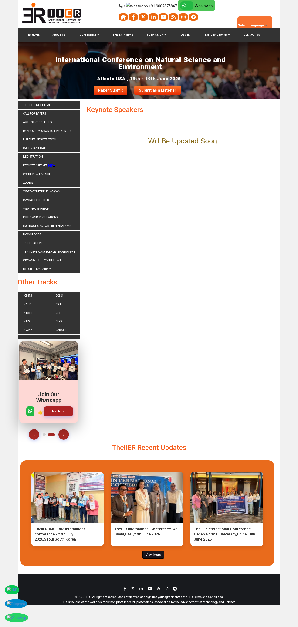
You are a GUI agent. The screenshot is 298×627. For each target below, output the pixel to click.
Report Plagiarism (37, 269)
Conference (89, 34)
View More (153, 555)
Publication (32, 243)
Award (28, 183)
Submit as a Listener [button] (157, 90)
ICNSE (27, 321)
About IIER (59, 34)
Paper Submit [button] (110, 90)
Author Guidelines (37, 122)
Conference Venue (37, 174)
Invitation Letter (36, 200)
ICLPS (58, 321)
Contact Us (252, 34)
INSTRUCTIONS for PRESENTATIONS (47, 226)
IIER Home (33, 34)
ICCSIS (59, 295)
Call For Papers (34, 114)
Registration (33, 156)
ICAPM (28, 330)
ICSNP (27, 304)
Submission (156, 34)
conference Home (37, 105)
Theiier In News (123, 34)
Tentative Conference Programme (49, 252)
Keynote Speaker (35, 165)
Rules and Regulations (40, 217)
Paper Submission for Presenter (47, 131)
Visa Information (36, 209)
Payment (186, 34)
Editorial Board (217, 34)
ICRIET (28, 313)
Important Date (35, 148)
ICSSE (58, 304)
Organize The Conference (42, 260)
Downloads (32, 234)
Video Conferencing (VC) (41, 191)
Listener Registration (39, 139)
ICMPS (28, 295)
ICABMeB (61, 330)
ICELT (58, 313)
